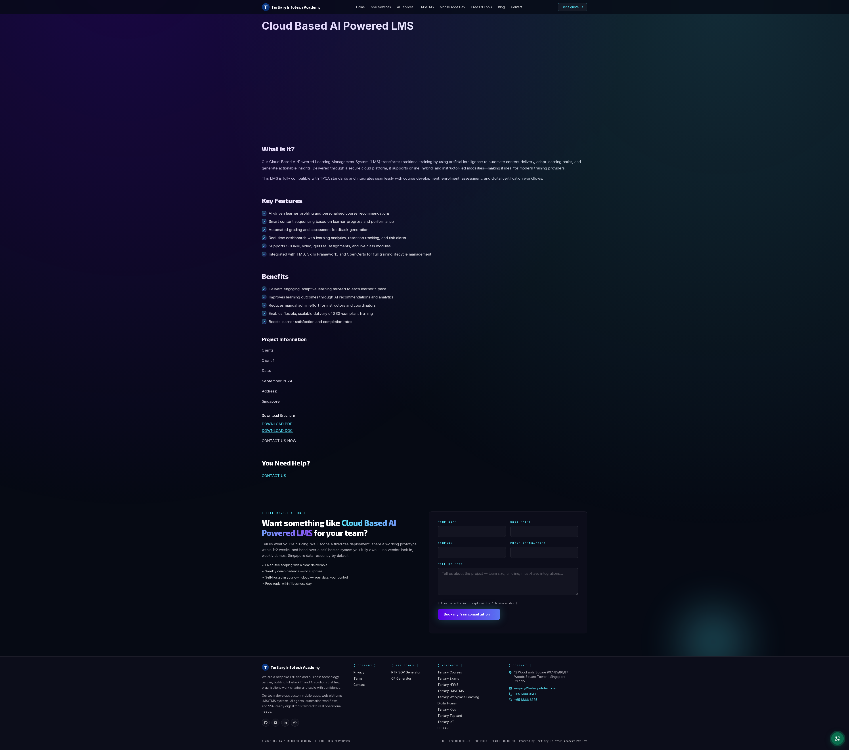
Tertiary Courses (450, 672)
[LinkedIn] (285, 723)
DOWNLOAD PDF (277, 424)
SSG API (443, 728)
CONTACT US (274, 475)
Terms (358, 678)
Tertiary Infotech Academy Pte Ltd (561, 741)
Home (360, 7)
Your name (447, 522)
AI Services (405, 7)
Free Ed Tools (481, 7)
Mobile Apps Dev (452, 7)
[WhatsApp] (295, 723)
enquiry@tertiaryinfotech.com (535, 688)
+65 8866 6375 (525, 700)
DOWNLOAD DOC (277, 430)
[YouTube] (275, 723)
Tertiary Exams (448, 678)
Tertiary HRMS (448, 685)
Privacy (359, 672)
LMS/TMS (427, 7)
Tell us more (450, 564)
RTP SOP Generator (406, 672)
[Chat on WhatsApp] (837, 738)
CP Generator (401, 678)
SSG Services (381, 7)
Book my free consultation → (469, 614)
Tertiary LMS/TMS (451, 691)
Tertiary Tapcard (450, 715)
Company (445, 543)
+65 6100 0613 (525, 694)
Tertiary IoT (446, 722)
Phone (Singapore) (528, 543)
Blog (501, 7)
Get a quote (572, 7)
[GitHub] (266, 723)
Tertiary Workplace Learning (458, 697)
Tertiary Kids (447, 709)
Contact (516, 7)
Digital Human (447, 703)
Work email (520, 522)
